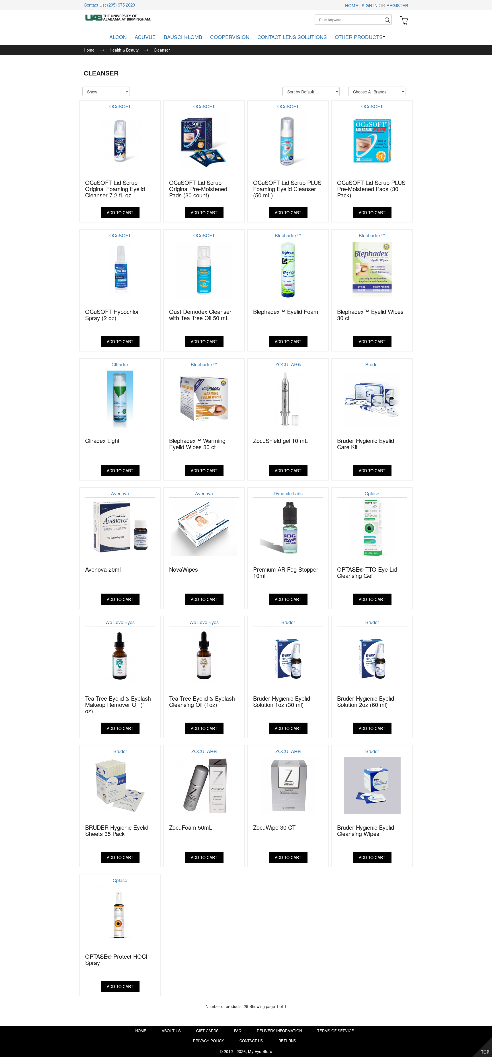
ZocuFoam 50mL (190, 827)
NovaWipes (183, 569)
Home (351, 5)
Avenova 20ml (103, 569)
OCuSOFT (120, 106)
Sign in (370, 5)
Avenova (120, 493)
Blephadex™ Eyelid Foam (285, 311)
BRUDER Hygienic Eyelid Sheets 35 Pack (116, 830)
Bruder (372, 364)
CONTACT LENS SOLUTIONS (292, 36)
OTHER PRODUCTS (359, 36)
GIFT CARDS (207, 1030)
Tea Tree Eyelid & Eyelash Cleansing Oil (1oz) (202, 701)
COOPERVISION (229, 36)
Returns (287, 1040)
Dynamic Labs (288, 493)
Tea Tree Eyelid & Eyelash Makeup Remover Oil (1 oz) (118, 704)
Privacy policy (208, 1040)
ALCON (118, 36)
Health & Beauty (124, 50)
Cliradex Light (102, 440)
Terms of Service (335, 1030)
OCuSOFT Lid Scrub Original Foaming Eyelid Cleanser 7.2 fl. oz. (115, 188)
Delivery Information (279, 1030)
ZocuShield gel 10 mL (280, 440)
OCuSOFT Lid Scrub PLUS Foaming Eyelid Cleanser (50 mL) (287, 188)
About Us (171, 1030)
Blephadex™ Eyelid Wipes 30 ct (370, 314)
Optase (372, 493)
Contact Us (251, 1040)
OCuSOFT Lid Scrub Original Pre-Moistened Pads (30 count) (198, 188)
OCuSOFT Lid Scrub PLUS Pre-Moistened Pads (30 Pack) (371, 188)
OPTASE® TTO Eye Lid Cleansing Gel (367, 572)
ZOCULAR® (288, 364)
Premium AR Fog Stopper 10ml (285, 572)
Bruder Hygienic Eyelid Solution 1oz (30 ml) (281, 701)
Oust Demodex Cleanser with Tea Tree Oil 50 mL (200, 314)
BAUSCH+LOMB (183, 36)
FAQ (237, 1030)
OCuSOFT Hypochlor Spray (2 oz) (112, 314)
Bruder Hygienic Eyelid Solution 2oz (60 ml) (365, 701)
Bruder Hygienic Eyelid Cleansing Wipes (365, 830)
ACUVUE (145, 36)
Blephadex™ (288, 235)
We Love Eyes (120, 622)
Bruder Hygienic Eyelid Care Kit (365, 443)
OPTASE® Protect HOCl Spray (116, 959)
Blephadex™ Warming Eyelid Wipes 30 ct (197, 443)
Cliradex (120, 364)
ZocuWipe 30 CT (274, 827)
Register (397, 5)
